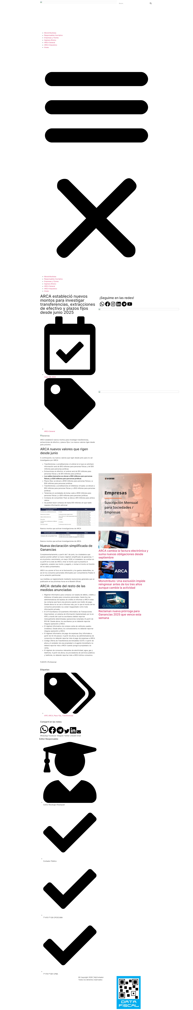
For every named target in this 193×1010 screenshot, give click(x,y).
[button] (96, 162)
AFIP (46, 716)
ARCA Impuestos (50, 45)
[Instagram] (113, 304)
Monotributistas (50, 33)
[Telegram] (124, 304)
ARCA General (49, 42)
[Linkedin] (118, 304)
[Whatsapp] (102, 304)
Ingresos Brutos (50, 40)
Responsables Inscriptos (53, 35)
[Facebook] (107, 304)
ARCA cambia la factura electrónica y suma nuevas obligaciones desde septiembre (123, 554)
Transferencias (67, 716)
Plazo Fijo (57, 716)
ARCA (50, 716)
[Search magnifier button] (150, 3)
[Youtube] (129, 304)
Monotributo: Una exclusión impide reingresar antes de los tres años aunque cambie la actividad (122, 584)
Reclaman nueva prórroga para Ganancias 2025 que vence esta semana (120, 614)
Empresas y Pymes (51, 38)
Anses (46, 47)
